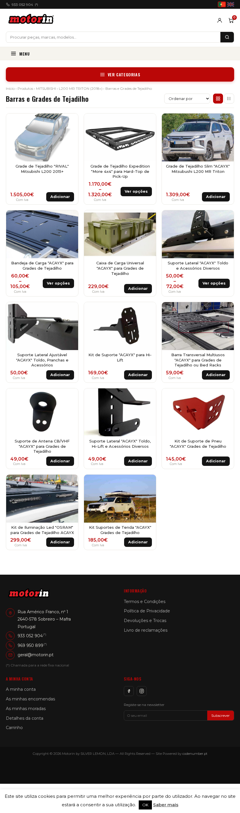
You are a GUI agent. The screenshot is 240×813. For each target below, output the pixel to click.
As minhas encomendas (30, 699)
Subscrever (220, 715)
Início (10, 88)
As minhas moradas (26, 708)
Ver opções (136, 191)
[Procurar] (227, 37)
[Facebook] (129, 691)
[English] (230, 4)
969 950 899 (30, 645)
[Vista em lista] (229, 99)
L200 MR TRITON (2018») (80, 88)
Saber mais (165, 804)
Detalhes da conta (24, 718)
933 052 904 (25, 4)
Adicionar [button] (60, 196)
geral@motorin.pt (36, 654)
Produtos (25, 88)
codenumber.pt (195, 754)
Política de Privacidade (147, 611)
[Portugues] (221, 4)
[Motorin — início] (32, 20)
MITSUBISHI (46, 88)
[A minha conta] (220, 20)
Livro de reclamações (145, 630)
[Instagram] (142, 691)
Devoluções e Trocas (145, 620)
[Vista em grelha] (218, 99)
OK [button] (145, 804)
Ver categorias (124, 74)
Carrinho (14, 727)
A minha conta (21, 689)
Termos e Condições (144, 601)
